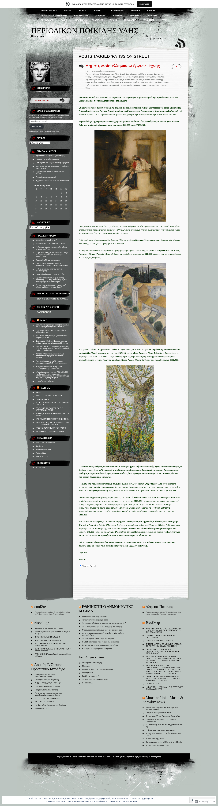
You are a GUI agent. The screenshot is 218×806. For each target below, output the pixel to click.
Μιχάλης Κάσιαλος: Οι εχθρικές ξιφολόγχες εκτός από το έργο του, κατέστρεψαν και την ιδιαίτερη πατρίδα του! (53, 348)
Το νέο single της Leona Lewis (157, 745)
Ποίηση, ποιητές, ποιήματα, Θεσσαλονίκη (98, 669)
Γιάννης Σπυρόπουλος (154, 77)
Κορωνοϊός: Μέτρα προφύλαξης (48, 260)
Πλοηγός (45, 388)
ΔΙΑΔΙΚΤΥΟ (99, 11)
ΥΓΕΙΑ (164, 20)
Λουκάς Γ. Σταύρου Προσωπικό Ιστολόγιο (48, 667)
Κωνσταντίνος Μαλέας (132, 80)
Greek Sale (124, 74)
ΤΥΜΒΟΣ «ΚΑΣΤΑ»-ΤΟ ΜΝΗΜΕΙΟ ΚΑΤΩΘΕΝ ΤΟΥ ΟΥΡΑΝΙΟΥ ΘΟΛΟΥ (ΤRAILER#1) (164, 645)
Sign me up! (36, 127)
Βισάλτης (153, 623)
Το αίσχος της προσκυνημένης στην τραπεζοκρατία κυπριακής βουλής (48, 694)
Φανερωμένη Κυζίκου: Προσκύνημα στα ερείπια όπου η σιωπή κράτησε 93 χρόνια (52, 342)
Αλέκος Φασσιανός (155, 74)
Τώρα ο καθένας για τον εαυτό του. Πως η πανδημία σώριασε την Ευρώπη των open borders (52, 254)
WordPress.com (42, 456)
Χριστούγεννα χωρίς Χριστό (46, 240)
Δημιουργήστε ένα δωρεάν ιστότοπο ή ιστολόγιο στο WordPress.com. (84, 757)
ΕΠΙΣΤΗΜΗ (100, 15)
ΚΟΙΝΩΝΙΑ (117, 15)
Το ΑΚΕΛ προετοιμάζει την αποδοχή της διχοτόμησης (102, 626)
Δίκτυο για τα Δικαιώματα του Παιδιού (49, 628)
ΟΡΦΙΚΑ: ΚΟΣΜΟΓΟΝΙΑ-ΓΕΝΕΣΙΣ (159, 641)
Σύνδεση (39, 446)
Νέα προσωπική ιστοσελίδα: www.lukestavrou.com (45, 675)
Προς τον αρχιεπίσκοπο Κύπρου (47, 686)
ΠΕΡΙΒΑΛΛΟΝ (47, 20)
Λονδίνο (110, 82)
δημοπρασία (126, 85)
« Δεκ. (31, 216)
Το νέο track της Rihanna (155, 739)
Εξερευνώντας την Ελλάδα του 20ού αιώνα (52, 181)
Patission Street (139, 85)
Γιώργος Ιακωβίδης (136, 77)
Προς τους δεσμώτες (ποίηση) (46, 690)
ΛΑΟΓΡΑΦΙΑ (135, 15)
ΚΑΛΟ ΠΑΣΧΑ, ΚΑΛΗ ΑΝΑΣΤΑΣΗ (49, 396)
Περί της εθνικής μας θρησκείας (47, 680)
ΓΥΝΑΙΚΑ (82, 11)
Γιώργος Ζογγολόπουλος (116, 77)
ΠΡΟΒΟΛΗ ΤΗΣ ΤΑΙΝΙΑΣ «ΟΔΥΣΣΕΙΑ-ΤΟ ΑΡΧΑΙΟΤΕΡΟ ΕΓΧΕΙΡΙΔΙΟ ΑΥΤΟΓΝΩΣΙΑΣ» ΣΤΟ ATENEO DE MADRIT (163, 678)
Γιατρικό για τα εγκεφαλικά (46, 177)
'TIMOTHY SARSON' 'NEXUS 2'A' (48, 640)
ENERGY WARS (42, 399)
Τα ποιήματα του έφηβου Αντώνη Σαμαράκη (52, 163)
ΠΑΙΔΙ (166, 15)
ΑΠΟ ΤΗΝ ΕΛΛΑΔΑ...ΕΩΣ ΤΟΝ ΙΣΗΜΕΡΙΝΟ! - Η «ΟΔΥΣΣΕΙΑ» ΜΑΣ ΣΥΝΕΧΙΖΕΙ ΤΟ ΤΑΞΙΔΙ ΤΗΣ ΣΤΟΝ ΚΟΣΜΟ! (164, 630)
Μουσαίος (86, 666)
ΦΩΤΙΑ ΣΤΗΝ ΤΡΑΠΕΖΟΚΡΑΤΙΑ (47, 698)
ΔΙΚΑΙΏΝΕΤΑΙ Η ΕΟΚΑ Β (44, 702)
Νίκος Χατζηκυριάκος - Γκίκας (127, 82)
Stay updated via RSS (156, 38)
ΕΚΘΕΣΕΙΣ (135, 11)
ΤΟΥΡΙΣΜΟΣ (148, 20)
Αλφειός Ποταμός (159, 607)
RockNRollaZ (87, 683)
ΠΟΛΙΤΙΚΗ (79, 20)
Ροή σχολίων (41, 453)
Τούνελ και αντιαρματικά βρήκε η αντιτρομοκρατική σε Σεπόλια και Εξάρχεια (52, 264)
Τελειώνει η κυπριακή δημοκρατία (95, 620)
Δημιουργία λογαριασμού (45, 442)
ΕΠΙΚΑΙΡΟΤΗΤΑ (81, 15)
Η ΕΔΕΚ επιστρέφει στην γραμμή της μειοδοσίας (100, 642)
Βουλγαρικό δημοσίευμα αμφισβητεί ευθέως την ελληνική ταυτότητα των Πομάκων (52, 326)
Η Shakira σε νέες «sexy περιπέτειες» (160, 730)
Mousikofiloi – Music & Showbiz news (163, 700)
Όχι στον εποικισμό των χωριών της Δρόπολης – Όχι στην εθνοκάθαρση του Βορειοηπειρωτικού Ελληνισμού (51, 280)
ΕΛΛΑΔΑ (151, 11)
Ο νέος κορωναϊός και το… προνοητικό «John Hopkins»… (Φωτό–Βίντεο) (51, 286)
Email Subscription (48, 111)
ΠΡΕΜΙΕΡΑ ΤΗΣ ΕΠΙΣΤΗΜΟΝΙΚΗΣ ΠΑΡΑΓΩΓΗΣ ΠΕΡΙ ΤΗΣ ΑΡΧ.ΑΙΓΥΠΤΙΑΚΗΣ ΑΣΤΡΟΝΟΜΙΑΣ (163, 651)
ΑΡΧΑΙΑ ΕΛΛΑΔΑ (49, 11)
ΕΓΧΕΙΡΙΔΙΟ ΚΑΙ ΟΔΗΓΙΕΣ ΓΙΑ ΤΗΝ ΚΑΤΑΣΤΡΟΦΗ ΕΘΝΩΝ (49, 409)
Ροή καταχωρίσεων (43, 449)
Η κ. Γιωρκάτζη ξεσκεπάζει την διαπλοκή (50, 705)
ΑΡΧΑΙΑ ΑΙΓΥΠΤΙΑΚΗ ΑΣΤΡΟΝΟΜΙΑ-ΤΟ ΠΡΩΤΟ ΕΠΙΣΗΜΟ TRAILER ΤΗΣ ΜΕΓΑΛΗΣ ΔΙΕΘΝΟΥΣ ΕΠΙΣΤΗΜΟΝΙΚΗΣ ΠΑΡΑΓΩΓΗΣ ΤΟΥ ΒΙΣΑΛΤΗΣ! (163, 659)
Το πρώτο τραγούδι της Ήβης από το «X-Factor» (164, 742)
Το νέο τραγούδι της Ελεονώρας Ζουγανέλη (163, 716)
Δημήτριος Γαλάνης (94, 80)
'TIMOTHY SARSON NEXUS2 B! (47, 637)
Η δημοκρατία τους (42, 708)
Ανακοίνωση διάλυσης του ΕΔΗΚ (95, 616)
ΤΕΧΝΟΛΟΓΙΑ (130, 20)
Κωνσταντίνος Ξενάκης (153, 80)
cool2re (40, 607)
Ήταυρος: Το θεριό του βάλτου (47, 159)
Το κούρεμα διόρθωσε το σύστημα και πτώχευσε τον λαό (104, 623)
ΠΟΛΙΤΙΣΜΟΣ (97, 20)
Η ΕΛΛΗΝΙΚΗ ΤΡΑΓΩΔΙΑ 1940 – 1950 (50, 244)
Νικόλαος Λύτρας (162, 82)
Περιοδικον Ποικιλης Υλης (84, 30)
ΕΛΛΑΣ (43, 320)
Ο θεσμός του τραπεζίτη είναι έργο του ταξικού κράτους (103, 630)
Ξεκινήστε (144, 4)
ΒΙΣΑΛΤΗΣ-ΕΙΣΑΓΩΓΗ (154, 684)
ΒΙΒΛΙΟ (67, 11)
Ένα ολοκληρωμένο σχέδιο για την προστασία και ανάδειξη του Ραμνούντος (51, 362)
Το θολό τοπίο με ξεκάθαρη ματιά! (95, 679)
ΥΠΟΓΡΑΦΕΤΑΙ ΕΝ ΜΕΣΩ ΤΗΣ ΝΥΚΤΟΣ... (52, 419)
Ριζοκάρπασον (87, 673)
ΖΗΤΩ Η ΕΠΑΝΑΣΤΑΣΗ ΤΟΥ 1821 (48, 683)
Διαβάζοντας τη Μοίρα (112, 80)
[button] (130, 176)
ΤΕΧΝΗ (113, 20)
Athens (96, 74)
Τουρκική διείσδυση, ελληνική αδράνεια (51, 274)
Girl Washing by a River (109, 74)
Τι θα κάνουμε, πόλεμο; (45, 381)
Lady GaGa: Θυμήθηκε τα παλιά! (159, 713)
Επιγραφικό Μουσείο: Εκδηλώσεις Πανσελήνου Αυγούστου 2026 (49, 367)
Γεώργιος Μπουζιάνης (95, 77)
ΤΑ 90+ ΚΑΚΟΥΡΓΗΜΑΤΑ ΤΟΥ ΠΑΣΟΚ (51, 428)
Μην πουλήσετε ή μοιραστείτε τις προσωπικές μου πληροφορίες (136, 757)
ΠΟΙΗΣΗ (64, 20)
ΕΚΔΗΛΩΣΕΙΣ (117, 11)
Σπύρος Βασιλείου (93, 85)
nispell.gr (41, 623)
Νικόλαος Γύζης (147, 82)
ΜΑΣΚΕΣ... (40, 392)
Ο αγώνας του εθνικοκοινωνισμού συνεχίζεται (100, 645)
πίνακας (133, 74)
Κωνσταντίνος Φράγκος (96, 82)
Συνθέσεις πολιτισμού (90, 676)
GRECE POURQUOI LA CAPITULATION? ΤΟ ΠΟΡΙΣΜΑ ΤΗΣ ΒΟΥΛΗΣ (52, 423)
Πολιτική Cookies (130, 801)
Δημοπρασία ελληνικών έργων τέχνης (50, 156)
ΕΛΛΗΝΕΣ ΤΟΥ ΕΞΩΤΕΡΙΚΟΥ (54, 15)
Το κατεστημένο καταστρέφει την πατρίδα (98, 638)
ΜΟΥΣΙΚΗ (152, 15)
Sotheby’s (151, 85)
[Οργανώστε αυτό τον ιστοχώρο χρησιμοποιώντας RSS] (38, 320)
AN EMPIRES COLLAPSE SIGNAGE (50, 431)
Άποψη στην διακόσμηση (92, 663)
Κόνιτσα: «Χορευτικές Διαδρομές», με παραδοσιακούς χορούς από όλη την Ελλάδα (50, 356)
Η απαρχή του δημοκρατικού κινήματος (97, 648)
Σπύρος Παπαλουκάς (111, 85)
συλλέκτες (142, 74)
